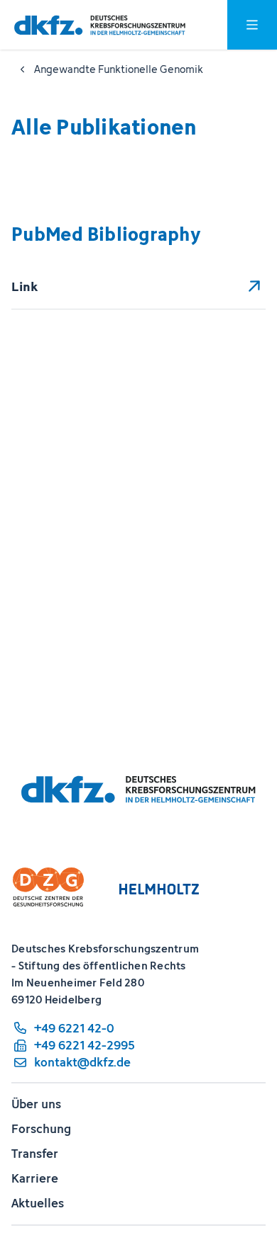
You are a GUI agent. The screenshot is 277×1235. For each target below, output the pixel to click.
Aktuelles (37, 1203)
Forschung (41, 1129)
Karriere (34, 1178)
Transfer (34, 1153)
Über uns (36, 1104)
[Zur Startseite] (99, 25)
